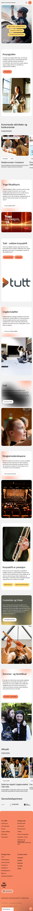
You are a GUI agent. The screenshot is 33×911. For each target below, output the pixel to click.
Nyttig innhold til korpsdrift (21, 584)
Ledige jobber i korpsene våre (24, 843)
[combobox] (8, 909)
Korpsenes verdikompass (16, 30)
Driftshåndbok (5, 859)
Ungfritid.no (4, 868)
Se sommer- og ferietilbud (10, 696)
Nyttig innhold (21, 823)
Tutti (2, 857)
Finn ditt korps (21, 829)
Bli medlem (4, 834)
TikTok (19, 868)
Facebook (20, 863)
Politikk (19, 831)
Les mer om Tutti (8, 257)
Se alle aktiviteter (6, 131)
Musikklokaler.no (5, 870)
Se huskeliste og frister (9, 619)
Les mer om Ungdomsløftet (10, 331)
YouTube (19, 865)
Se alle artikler (5, 753)
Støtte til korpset (8, 584)
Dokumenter (20, 826)
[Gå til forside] (4, 885)
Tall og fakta (4, 837)
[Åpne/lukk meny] (30, 2)
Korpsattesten (5, 862)
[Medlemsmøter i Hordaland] (15, 151)
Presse (3, 829)
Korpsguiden (7, 71)
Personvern (4, 903)
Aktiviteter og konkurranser (21, 840)
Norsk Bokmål (6, 909)
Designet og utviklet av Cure (9, 906)
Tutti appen (18, 257)
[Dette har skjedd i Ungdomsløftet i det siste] (15, 774)
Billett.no (3, 873)
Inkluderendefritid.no (7, 876)
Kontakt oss (4, 823)
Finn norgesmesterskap (10, 473)
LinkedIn (19, 860)
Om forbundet (5, 826)
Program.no (4, 865)
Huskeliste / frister (22, 837)
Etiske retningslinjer (22, 834)
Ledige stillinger (5, 831)
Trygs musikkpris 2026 (9, 205)
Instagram (20, 857)
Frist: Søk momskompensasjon (16, 34)
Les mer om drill (8, 401)
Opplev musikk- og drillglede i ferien (16, 26)
